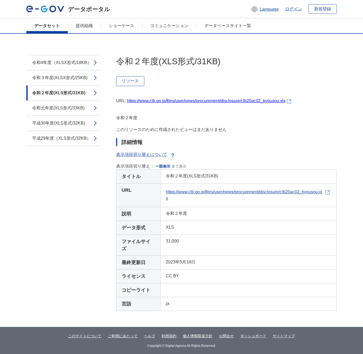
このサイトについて (85, 336)
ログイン (293, 9)
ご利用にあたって (123, 336)
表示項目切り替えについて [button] (141, 154)
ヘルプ (149, 336)
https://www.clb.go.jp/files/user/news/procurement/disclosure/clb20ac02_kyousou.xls (206, 101)
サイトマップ (284, 336)
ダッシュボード (253, 336)
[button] (265, 9)
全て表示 (178, 166)
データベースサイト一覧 (227, 25)
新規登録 (322, 9)
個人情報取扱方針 (198, 336)
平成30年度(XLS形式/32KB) (58, 123)
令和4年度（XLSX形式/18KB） (61, 62)
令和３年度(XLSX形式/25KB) (59, 77)
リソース (130, 81)
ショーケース (121, 25)
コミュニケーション (169, 25)
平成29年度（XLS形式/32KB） (61, 138)
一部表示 (162, 166)
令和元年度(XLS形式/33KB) (58, 108)
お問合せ (226, 336)
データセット (47, 25)
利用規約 (169, 336)
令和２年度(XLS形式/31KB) (58, 93)
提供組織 (84, 25)
